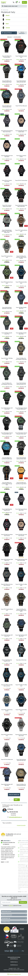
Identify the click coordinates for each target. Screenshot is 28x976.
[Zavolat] (13, 2)
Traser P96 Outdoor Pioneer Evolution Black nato (7, 433)
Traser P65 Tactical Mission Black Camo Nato (7, 131)
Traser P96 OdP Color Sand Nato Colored (21, 535)
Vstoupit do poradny (21, 825)
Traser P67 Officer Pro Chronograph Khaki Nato (21, 359)
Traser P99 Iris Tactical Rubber (21, 156)
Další (16, 799)
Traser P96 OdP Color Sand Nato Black (7, 156)
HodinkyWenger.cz (14, 958)
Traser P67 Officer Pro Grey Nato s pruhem (7, 585)
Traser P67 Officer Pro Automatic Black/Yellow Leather (21, 257)
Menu (25, 2)
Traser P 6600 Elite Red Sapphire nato (7, 660)
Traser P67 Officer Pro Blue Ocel (21, 685)
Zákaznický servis (6, 911)
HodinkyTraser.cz (14, 961)
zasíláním (11, 905)
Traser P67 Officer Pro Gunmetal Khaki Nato (21, 785)
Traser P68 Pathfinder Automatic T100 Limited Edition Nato (7, 231)
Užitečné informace (7, 915)
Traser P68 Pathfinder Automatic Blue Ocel (21, 760)
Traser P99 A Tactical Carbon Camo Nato (6, 206)
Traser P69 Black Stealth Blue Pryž (21, 308)
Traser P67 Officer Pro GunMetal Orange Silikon (21, 483)
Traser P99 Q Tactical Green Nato (7, 282)
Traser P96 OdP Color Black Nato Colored (7, 535)
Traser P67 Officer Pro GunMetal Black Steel (6, 81)
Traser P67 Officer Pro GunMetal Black (6, 57)
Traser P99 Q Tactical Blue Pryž (21, 710)
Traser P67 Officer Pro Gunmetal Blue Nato (6, 106)
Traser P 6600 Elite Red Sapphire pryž (7, 510)
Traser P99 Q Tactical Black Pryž (7, 735)
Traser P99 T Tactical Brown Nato (21, 231)
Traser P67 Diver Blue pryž (21, 105)
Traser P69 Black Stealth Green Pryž (7, 333)
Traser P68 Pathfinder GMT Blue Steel (21, 636)
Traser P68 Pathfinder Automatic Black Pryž (21, 384)
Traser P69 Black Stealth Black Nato (21, 333)
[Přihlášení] (19, 2)
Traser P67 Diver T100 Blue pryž (7, 359)
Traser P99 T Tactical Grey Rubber (7, 710)
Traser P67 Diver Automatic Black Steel (21, 735)
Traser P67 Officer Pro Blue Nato (21, 585)
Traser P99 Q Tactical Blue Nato (21, 282)
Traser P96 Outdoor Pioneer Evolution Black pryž (21, 408)
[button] (9, 32)
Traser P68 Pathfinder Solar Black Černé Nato (21, 560)
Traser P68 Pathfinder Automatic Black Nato (21, 458)
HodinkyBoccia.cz (14, 964)
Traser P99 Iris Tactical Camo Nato (7, 181)
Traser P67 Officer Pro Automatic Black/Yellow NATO (21, 610)
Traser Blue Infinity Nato (21, 660)
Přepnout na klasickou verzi (15, 974)
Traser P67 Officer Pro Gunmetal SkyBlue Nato (7, 458)
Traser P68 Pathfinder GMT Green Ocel (7, 408)
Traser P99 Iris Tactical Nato (21, 180)
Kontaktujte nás (6, 918)
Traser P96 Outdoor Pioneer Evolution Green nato (21, 433)
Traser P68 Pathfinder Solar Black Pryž (7, 560)
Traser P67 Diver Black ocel (7, 759)
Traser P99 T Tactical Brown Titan (7, 610)
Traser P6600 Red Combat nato (21, 57)
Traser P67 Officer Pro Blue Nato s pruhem (7, 685)
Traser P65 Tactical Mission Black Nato (21, 510)
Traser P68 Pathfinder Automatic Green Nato (7, 308)
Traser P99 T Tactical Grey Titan (7, 257)
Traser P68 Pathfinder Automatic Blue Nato (21, 81)
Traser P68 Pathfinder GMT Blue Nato (7, 785)
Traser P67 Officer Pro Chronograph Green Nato (6, 384)
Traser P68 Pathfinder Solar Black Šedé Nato (21, 206)
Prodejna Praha (6, 921)
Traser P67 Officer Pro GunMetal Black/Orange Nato (7, 483)
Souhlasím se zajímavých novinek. (12, 905)
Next (26, 866)
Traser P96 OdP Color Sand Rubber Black (21, 131)
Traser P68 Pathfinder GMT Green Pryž (7, 636)
